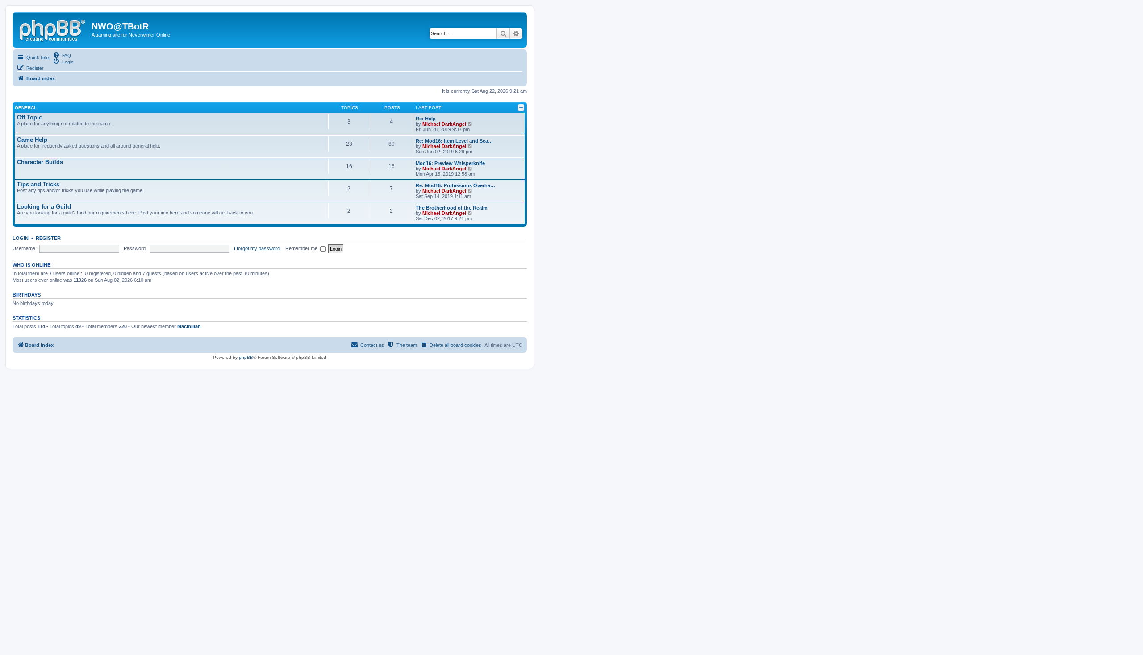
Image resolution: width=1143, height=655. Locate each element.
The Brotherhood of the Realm (452, 207)
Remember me (302, 248)
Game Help (32, 139)
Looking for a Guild (44, 206)
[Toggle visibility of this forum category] (521, 107)
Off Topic (29, 117)
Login (21, 238)
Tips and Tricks (38, 184)
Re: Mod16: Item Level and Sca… (454, 141)
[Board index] (53, 29)
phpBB (246, 357)
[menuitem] (62, 55)
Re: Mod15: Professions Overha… (455, 185)
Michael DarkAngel (444, 124)
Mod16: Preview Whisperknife (450, 163)
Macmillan (189, 326)
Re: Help (426, 118)
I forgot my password (257, 248)
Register (48, 238)
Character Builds (40, 162)
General (26, 107)
